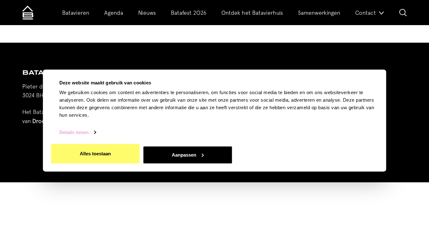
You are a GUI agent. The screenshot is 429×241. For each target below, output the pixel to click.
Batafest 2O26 (188, 12)
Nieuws (147, 12)
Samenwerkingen (319, 12)
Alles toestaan (95, 153)
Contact (365, 12)
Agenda (113, 12)
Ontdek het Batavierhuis (252, 12)
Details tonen (74, 132)
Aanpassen (184, 154)
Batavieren (75, 12)
